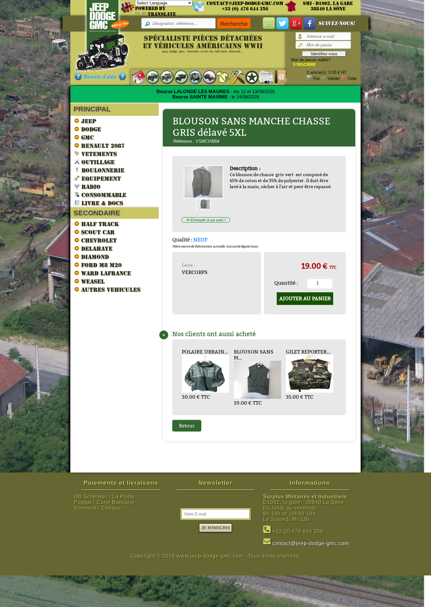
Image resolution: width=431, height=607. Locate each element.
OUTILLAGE (97, 162)
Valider (334, 78)
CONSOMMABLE (103, 195)
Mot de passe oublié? (310, 59)
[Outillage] (234, 76)
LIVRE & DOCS (101, 203)
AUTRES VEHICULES (109, 289)
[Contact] (277, 76)
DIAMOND (94, 256)
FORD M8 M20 (100, 265)
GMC (86, 137)
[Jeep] (149, 76)
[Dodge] (163, 76)
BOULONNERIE (102, 170)
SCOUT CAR (97, 232)
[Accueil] (135, 76)
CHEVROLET (98, 240)
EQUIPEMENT (100, 178)
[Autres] (206, 76)
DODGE (90, 129)
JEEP (87, 121)
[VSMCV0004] (206, 196)
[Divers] (249, 77)
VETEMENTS (98, 154)
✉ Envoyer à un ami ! (205, 219)
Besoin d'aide (100, 77)
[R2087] (192, 76)
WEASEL (91, 281)
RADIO (90, 186)
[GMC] (178, 76)
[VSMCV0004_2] (206, 207)
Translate (162, 14)
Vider (352, 78)
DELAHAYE (95, 248)
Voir (316, 78)
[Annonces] (263, 76)
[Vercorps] (220, 76)
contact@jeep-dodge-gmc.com (245, 3)
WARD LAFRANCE (105, 273)
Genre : (188, 265)
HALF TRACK (99, 224)
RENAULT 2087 (102, 145)
